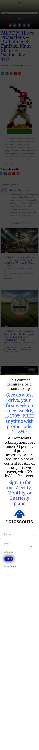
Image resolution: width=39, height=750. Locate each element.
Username (7, 534)
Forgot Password (10, 566)
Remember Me (11, 552)
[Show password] (31, 546)
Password (7, 543)
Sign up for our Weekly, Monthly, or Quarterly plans (19, 493)
